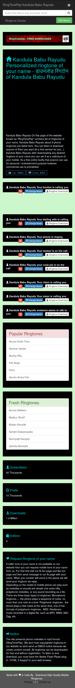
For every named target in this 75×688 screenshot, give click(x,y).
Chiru (12, 370)
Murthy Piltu (15, 355)
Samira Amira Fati (19, 377)
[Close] (20, 191)
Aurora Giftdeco (17, 410)
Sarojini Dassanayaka (21, 431)
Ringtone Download (58, 191)
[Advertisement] (37, 107)
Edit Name (64, 20)
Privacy (28, 682)
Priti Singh (14, 363)
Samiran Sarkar (17, 348)
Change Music (35, 191)
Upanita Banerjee (18, 446)
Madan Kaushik (17, 424)
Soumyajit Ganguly (19, 439)
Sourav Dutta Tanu (19, 341)
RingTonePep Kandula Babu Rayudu (28, 4)
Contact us (45, 682)
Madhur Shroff (17, 417)
